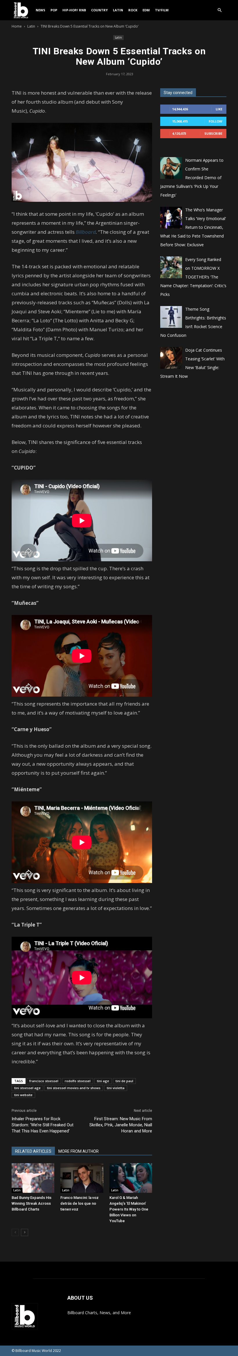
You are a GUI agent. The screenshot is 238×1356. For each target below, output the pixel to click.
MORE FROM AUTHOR (78, 1151)
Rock (132, 10)
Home (17, 26)
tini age (103, 1081)
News (40, 10)
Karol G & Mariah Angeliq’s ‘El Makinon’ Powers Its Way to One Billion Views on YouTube (128, 1209)
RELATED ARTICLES (33, 1151)
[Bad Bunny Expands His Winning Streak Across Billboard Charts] (33, 1178)
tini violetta (116, 1088)
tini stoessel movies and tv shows (73, 1088)
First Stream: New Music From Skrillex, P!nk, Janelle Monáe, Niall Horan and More (120, 1125)
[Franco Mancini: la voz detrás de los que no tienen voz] (81, 1178)
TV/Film (162, 10)
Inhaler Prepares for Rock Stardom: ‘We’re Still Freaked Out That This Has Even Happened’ (42, 1125)
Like (219, 109)
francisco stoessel (43, 1081)
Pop (54, 10)
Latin (118, 10)
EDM (146, 10)
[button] (219, 10)
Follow (215, 121)
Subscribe (213, 133)
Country (99, 10)
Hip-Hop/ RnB (74, 10)
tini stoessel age (27, 1088)
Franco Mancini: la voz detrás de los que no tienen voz (79, 1203)
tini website (23, 1095)
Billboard (86, 232)
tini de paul (124, 1081)
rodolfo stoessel (78, 1081)
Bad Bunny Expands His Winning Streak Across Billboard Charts (31, 1203)
